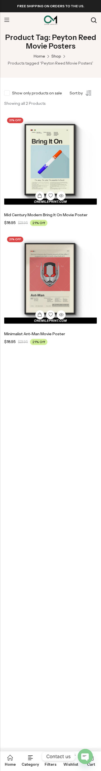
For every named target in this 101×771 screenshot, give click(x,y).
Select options (39, 195)
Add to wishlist (50, 195)
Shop (56, 56)
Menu (6, 20)
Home (39, 56)
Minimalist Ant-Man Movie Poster (34, 333)
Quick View (61, 195)
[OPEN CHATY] (85, 756)
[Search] (94, 20)
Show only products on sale (37, 93)
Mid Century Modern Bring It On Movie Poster (46, 214)
